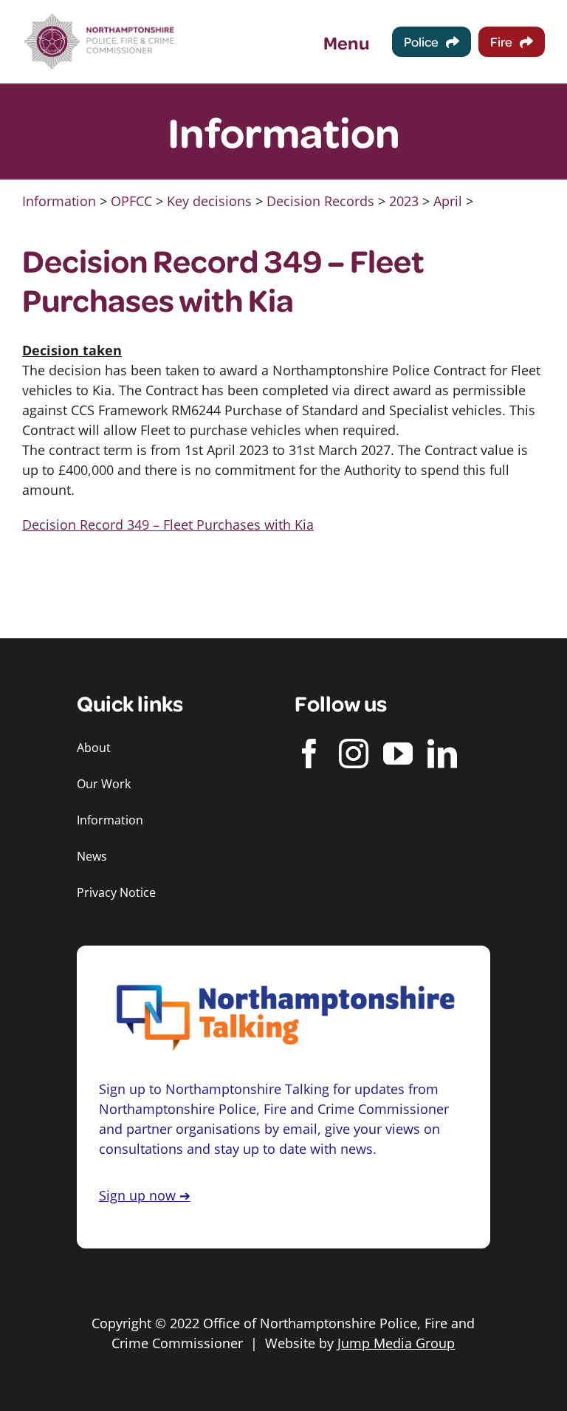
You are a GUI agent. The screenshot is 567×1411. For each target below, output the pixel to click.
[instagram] (353, 753)
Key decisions (209, 201)
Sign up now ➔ (144, 1195)
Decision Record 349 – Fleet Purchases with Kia (168, 524)
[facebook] (309, 753)
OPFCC (131, 201)
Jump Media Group (396, 1343)
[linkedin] (442, 753)
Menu (346, 42)
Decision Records (320, 201)
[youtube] (398, 753)
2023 (404, 201)
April (447, 201)
